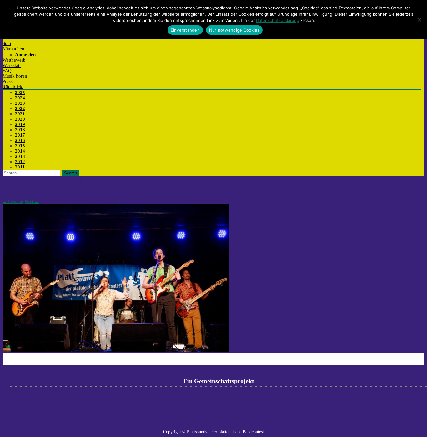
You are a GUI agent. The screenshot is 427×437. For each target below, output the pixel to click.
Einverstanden (185, 30)
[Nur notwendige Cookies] (419, 20)
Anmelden (25, 54)
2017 (20, 135)
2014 (20, 150)
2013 (20, 156)
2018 (20, 129)
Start (7, 43)
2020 (20, 119)
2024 (20, 97)
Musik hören (15, 75)
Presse (9, 81)
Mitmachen (13, 48)
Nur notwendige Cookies (234, 30)
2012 (20, 161)
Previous (13, 201)
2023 (20, 103)
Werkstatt (12, 65)
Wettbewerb (14, 60)
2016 (20, 140)
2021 (20, 113)
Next (32, 201)
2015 (20, 145)
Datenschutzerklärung (277, 20)
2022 (20, 108)
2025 (20, 92)
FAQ (7, 70)
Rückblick (13, 86)
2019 (20, 124)
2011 (20, 166)
